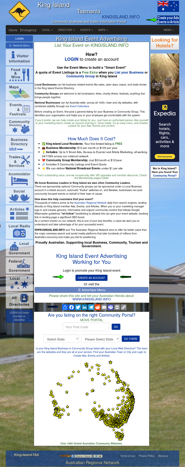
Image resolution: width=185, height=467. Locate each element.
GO (116, 327)
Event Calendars (79, 106)
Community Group (80, 76)
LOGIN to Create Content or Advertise (19, 316)
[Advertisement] (164, 236)
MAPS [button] (102, 30)
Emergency (28, 29)
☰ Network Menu (19, 45)
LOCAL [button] (46, 30)
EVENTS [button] (85, 30)
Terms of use (127, 455)
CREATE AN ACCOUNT (91, 278)
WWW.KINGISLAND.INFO (91, 299)
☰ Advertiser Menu (92, 289)
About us (163, 455)
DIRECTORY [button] (65, 30)
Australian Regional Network (90, 202)
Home (13, 29)
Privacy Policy (146, 455)
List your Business (129, 72)
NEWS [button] (168, 30)
